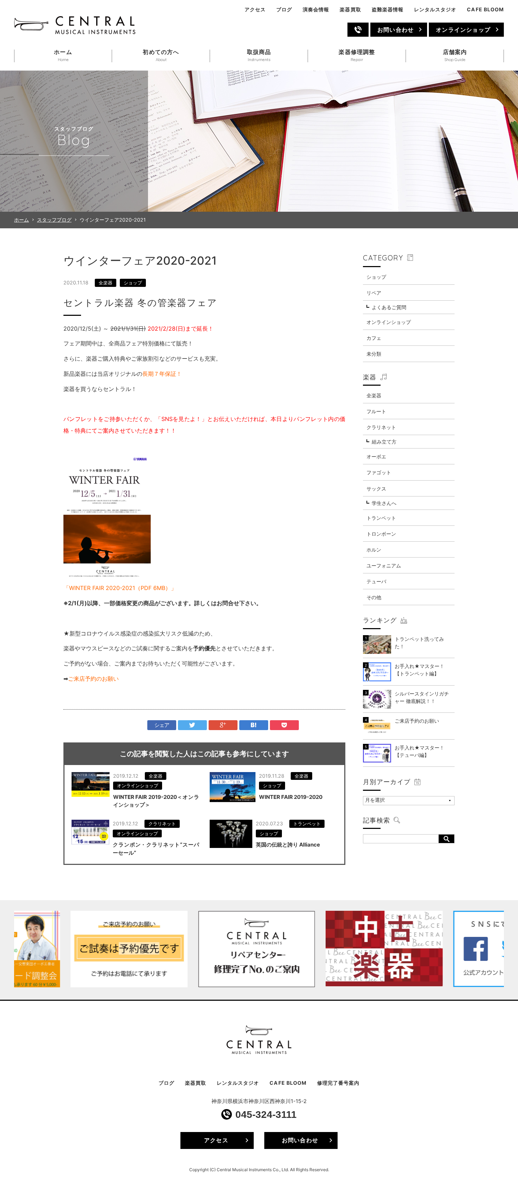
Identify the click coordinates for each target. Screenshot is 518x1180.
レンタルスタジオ (435, 9)
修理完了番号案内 (338, 1083)
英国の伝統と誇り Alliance (288, 844)
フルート (376, 411)
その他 (373, 597)
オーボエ (376, 456)
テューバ (376, 581)
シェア (161, 725)
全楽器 (105, 282)
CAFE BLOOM (485, 9)
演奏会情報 (316, 9)
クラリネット (162, 823)
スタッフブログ (54, 220)
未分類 (373, 354)
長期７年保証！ (162, 373)
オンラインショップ (463, 29)
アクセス (255, 9)
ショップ (133, 282)
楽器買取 (350, 9)
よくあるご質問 (389, 307)
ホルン (373, 550)
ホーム (21, 220)
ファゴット (378, 472)
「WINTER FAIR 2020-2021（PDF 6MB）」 (120, 587)
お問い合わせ (395, 29)
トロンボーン (381, 534)
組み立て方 (384, 442)
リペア (373, 293)
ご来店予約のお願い (93, 678)
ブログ (284, 9)
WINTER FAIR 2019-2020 (290, 797)
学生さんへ (384, 503)
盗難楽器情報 (387, 9)
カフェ (373, 338)
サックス (376, 489)
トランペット (307, 823)
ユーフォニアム (383, 565)
